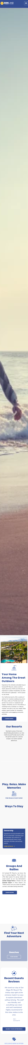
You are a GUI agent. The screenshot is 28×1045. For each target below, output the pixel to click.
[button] (4, 1004)
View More (14, 956)
